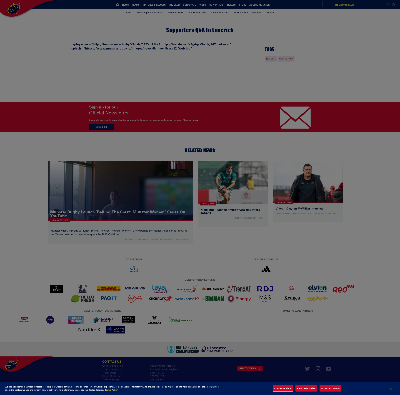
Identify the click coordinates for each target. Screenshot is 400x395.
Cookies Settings (282, 388)
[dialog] (200, 388)
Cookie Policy (111, 389)
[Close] (391, 388)
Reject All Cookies (306, 388)
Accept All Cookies (330, 388)
